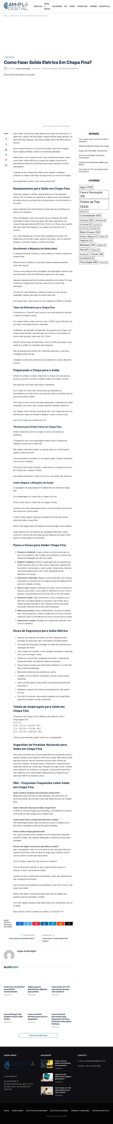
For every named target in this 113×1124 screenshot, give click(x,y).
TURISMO (93, 6)
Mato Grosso (90, 232)
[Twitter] (6, 144)
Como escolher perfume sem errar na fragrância (37, 1016)
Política (95, 250)
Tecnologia (88, 262)
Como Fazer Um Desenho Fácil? (21, 938)
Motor (103, 237)
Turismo (103, 262)
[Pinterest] (6, 160)
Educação (97, 224)
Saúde (97, 254)
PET (65, 6)
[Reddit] (6, 150)
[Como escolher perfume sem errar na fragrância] (38, 1005)
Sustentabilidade (87, 258)
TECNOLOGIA (82, 6)
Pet (84, 249)
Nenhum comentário (51, 68)
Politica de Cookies (59, 1111)
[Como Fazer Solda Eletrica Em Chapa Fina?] (56, 98)
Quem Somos (17, 1111)
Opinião (102, 245)
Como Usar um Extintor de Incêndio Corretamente (14, 989)
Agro (86, 187)
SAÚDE (72, 6)
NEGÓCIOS (38, 6)
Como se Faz (13, 16)
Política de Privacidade (36, 1111)
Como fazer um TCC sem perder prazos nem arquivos (61, 989)
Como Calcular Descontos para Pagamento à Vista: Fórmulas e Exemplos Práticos (61, 1019)
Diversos (100, 220)
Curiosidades (90, 215)
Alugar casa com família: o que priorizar (93, 151)
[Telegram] (6, 155)
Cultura (84, 211)
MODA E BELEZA (47, 6)
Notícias (87, 244)
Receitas (84, 254)
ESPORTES (103, 6)
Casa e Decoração (91, 194)
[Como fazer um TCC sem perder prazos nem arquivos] (62, 977)
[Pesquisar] (109, 6)
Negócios (86, 240)
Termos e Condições (80, 1111)
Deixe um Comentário (38, 1035)
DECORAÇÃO (57, 6)
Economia (85, 224)
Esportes (84, 228)
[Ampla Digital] (16, 6)
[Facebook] (6, 139)
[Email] (6, 165)
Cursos (86, 220)
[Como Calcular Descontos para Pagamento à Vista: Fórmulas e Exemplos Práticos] (62, 1005)
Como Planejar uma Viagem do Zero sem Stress (13, 1016)
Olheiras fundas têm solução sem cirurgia (94, 146)
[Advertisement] (56, 35)
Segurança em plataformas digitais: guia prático (37, 989)
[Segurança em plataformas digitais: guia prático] (38, 977)
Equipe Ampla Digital (23, 68)
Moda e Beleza (89, 236)
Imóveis (95, 228)
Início (5, 16)
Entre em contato (100, 1111)
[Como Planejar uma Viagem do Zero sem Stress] (14, 1005)
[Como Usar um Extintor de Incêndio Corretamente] (14, 977)
